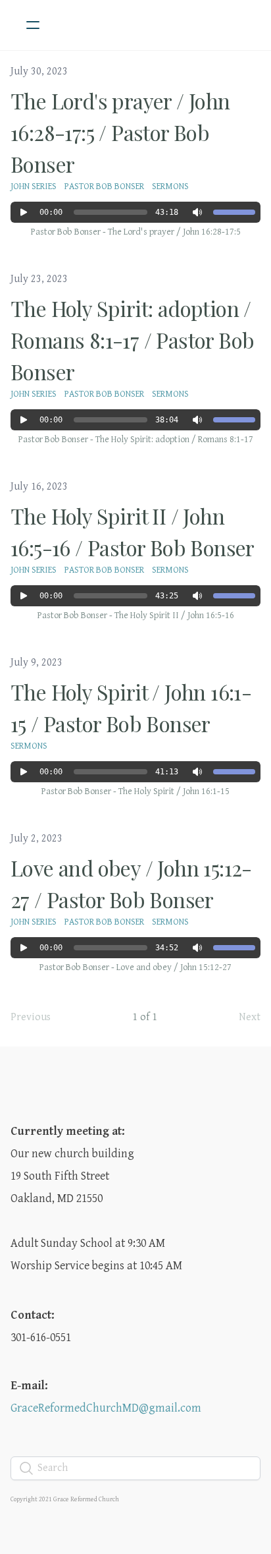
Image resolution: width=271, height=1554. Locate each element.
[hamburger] (33, 25)
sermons (170, 186)
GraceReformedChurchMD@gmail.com (106, 1408)
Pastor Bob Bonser (104, 186)
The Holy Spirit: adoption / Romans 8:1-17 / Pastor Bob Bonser (132, 340)
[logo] (152, 25)
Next (249, 1017)
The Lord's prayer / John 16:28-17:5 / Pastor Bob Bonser (120, 132)
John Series (34, 186)
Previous (31, 1017)
